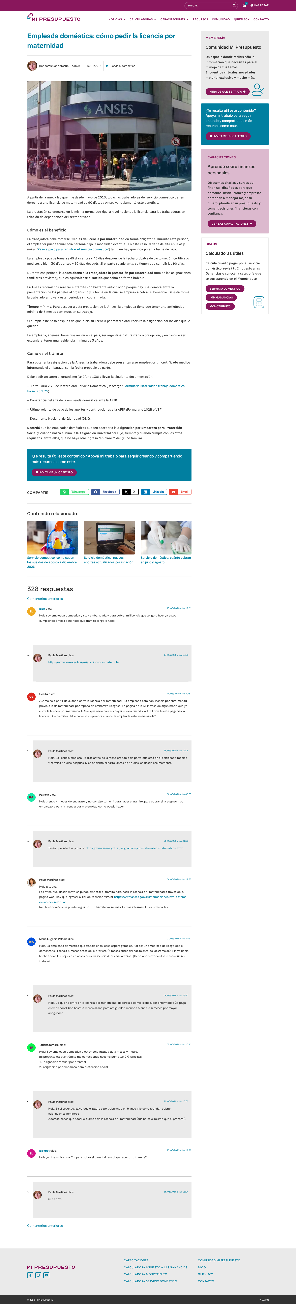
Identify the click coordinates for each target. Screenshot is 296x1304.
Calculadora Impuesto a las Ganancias (155, 1267)
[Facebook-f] (30, 1275)
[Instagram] (38, 1275)
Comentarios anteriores (45, 599)
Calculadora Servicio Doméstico (150, 1281)
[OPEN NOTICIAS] (124, 19)
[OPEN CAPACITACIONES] (187, 19)
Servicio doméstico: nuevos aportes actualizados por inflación (108, 559)
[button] (74, 492)
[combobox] (207, 5)
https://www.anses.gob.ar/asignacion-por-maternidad (84, 662)
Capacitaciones (136, 1260)
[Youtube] (46, 1275)
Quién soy (205, 1274)
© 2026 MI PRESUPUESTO (40, 1300)
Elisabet (44, 1150)
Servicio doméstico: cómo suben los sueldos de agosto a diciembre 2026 (52, 562)
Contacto (206, 1281)
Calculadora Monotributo (145, 1274)
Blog (202, 1267)
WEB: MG (264, 1300)
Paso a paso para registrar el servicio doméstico (73, 249)
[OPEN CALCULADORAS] (155, 19)
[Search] (234, 5)
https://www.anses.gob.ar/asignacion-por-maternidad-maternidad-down (134, 848)
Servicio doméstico (123, 66)
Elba (42, 608)
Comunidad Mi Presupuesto (219, 1260)
